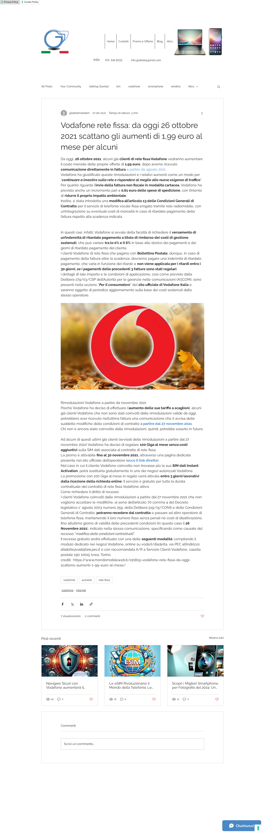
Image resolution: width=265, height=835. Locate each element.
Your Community (70, 86)
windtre (175, 86)
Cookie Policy (31, 2)
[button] (219, 86)
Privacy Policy (11, 2)
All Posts (46, 86)
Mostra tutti (216, 637)
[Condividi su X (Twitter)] (72, 604)
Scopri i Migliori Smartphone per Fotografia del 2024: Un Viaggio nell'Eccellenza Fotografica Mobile (195, 685)
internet (81, 590)
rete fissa (104, 580)
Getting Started (99, 86)
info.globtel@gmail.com (146, 60)
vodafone (134, 86)
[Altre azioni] (202, 113)
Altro (191, 86)
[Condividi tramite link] (91, 604)
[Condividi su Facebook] (62, 604)
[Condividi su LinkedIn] (81, 604)
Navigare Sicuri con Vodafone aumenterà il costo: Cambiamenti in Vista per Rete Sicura (68, 685)
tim (118, 86)
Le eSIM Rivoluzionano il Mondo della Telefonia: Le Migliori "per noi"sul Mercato (132, 685)
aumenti (87, 580)
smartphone (155, 86)
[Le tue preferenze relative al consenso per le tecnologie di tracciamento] (258, 828)
